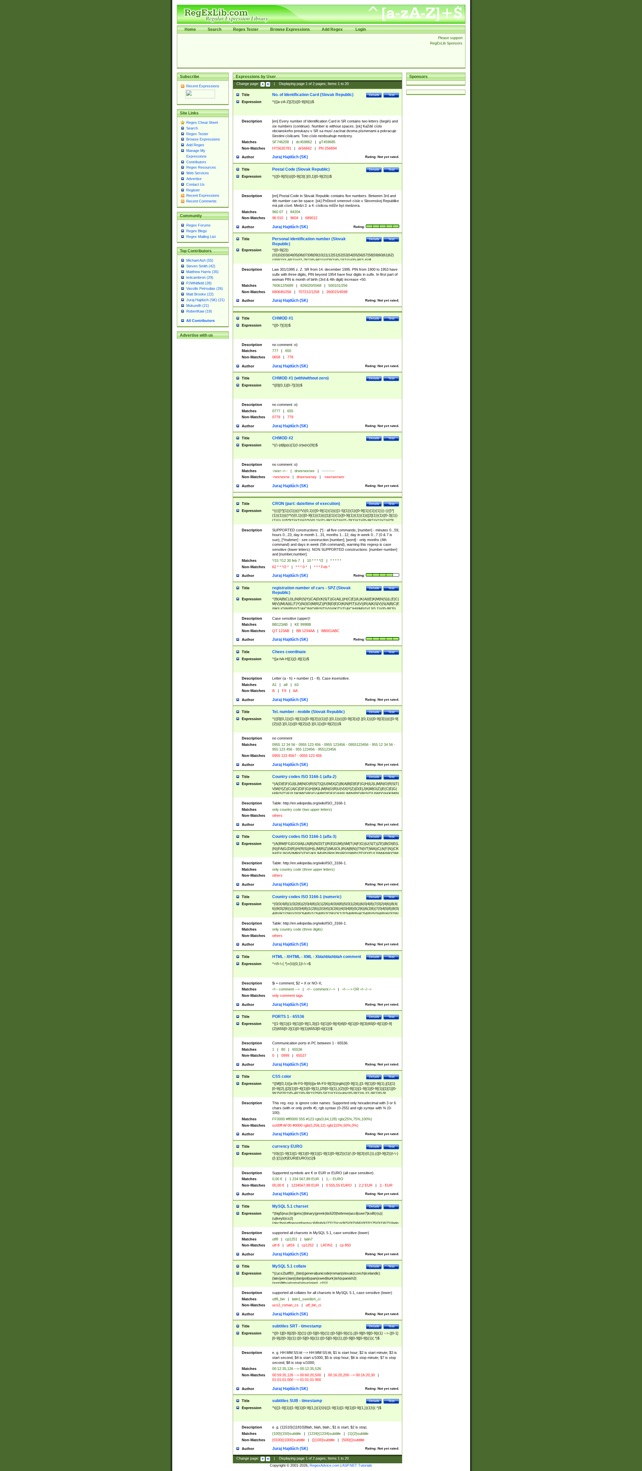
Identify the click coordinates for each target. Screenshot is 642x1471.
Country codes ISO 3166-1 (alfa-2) (304, 776)
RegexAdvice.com (324, 1465)
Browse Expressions (290, 29)
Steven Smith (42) (200, 266)
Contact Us (195, 184)
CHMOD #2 (282, 438)
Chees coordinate (289, 652)
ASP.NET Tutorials (357, 1465)
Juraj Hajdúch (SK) (290, 157)
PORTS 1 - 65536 (288, 1016)
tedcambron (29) (199, 277)
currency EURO (287, 1146)
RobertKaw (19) (199, 311)
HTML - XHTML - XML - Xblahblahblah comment (316, 956)
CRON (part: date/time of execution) (306, 503)
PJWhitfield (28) (199, 283)
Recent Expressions (202, 86)
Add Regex (332, 29)
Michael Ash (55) (199, 260)
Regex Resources (201, 167)
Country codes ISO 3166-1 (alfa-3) (304, 836)
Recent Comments (201, 201)
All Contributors (200, 321)
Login (360, 29)
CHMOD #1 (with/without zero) (300, 378)
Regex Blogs (196, 231)
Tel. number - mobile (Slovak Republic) (308, 711)
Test (391, 95)
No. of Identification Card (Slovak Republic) (312, 94)
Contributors (196, 162)
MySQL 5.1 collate (289, 1266)
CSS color (281, 1076)
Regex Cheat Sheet (202, 122)
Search (214, 29)
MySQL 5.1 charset (290, 1206)
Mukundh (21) (197, 306)
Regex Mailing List (201, 237)
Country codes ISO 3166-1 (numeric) (306, 896)
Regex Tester (245, 29)
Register (193, 190)
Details (374, 95)
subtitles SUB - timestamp (297, 1400)
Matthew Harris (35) (202, 272)
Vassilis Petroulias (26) (204, 288)
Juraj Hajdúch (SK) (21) (205, 300)
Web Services (197, 173)
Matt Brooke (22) (200, 294)
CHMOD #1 (282, 318)
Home (190, 29)
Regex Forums (198, 225)
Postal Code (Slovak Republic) (301, 169)
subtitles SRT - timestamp (296, 1326)
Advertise (194, 179)
